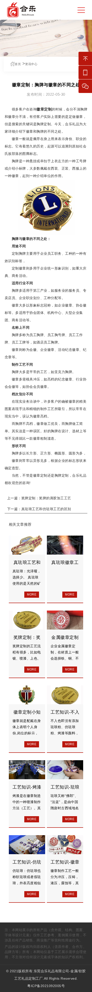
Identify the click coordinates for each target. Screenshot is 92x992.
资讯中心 (31, 64)
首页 (18, 64)
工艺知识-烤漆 (27, 787)
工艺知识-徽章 (65, 862)
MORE (31, 594)
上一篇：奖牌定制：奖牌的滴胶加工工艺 (39, 498)
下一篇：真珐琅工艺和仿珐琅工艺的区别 (39, 509)
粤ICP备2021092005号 (46, 986)
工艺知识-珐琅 (65, 787)
